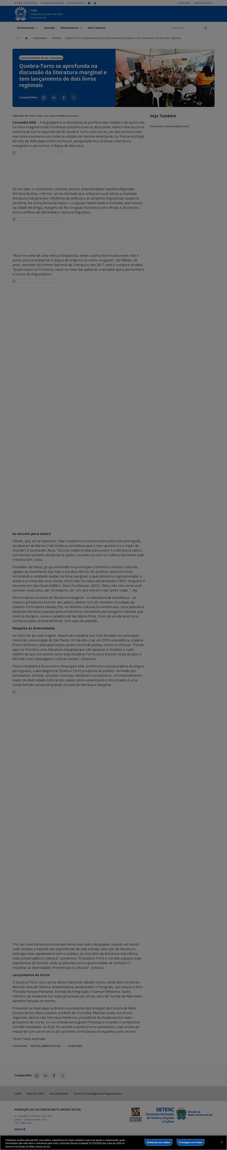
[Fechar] (221, 1142)
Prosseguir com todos (190, 1142)
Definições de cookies (158, 1142)
